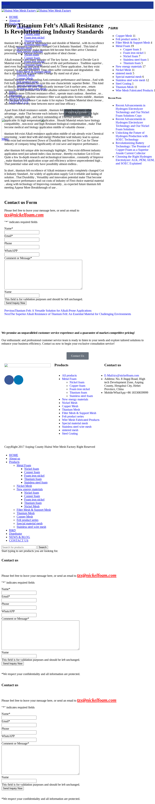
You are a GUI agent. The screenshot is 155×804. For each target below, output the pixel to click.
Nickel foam (130, 56)
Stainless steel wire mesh (130, 80)
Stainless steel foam (134, 59)
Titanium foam (132, 63)
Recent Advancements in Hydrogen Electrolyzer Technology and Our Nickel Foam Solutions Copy (132, 110)
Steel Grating (123, 83)
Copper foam (131, 49)
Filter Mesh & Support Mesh (133, 42)
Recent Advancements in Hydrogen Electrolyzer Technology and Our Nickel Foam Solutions (132, 124)
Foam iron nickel (133, 52)
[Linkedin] (18, 380)
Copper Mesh (124, 35)
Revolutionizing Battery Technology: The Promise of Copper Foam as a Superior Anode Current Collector (133, 148)
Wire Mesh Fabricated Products (134, 90)
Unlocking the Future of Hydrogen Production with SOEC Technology (132, 136)
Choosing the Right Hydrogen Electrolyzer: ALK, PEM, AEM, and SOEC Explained (135, 160)
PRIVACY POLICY (108, 446)
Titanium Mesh (125, 87)
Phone (8, 243)
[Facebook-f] (9, 380)
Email (8, 235)
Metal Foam (123, 46)
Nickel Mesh (123, 70)
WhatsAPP (11, 250)
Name (8, 228)
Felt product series (126, 39)
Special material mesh (129, 76)
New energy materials (129, 66)
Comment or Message (18, 258)
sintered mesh (124, 73)
